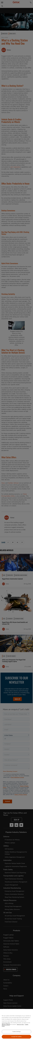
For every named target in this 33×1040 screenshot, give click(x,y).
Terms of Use (20, 1024)
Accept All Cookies (16, 1036)
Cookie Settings (16, 1031)
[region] (16, 1024)
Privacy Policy (5, 1024)
